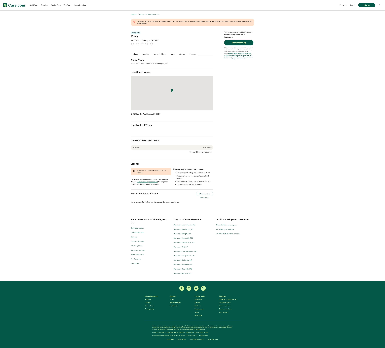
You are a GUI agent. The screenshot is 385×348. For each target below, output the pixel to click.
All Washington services (225, 229)
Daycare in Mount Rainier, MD (184, 225)
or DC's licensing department (147, 182)
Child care (198, 306)
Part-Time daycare (137, 254)
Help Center (173, 306)
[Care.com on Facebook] (181, 288)
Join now (367, 5)
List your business (224, 302)
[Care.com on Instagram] (203, 288)
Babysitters (198, 299)
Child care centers (137, 228)
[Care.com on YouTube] (196, 288)
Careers (147, 302)
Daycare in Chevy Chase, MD (184, 256)
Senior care (198, 315)
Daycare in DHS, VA (181, 247)
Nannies (197, 302)
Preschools (135, 263)
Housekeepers (199, 309)
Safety (172, 299)
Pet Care (67, 5)
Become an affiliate (225, 309)
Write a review (204, 194)
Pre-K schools (136, 259)
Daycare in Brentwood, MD (183, 229)
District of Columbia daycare (226, 225)
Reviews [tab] (193, 54)
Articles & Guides (175, 302)
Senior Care (56, 5)
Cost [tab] (173, 54)
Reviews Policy (204, 197)
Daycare (134, 237)
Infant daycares (136, 246)
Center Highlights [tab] (160, 54)
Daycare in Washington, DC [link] (149, 14)
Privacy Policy (182, 339)
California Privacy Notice (197, 339)
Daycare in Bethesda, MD (183, 260)
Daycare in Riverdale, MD (183, 269)
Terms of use (149, 306)
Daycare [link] (134, 14)
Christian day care (137, 232)
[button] (352, 5)
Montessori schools (138, 250)
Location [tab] (145, 54)
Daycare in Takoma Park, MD (184, 242)
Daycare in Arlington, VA (182, 234)
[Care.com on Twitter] (188, 288)
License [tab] (182, 54)
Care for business (224, 306)
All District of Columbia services (228, 234)
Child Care (33, 5)
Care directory (223, 312)
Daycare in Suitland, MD (182, 273)
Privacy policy (149, 309)
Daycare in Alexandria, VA (183, 265)
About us (148, 299)
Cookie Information (213, 339)
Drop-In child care (137, 241)
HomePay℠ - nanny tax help (228, 299)
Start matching (239, 42)
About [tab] (135, 54)
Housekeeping (80, 5)
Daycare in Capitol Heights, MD (185, 251)
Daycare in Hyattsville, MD (183, 238)
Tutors (197, 312)
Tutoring (44, 5)
